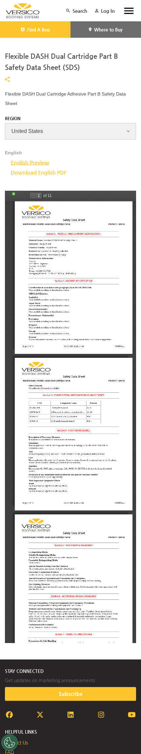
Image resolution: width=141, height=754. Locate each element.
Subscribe (71, 694)
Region (12, 118)
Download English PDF (39, 172)
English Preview (30, 163)
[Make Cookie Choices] (9, 742)
